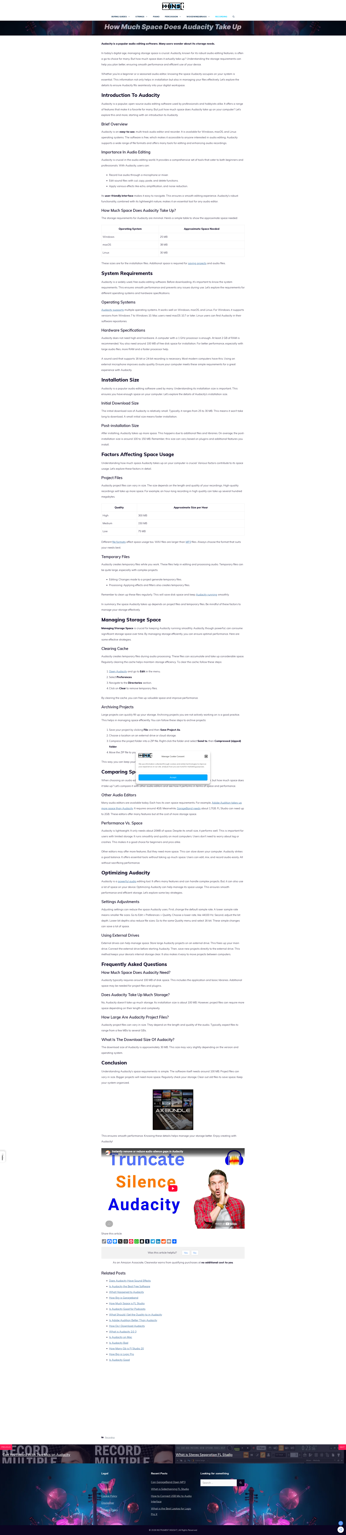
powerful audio (127, 881)
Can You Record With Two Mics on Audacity (36, 1455)
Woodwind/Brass (197, 16)
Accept (173, 777)
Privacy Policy (109, 1509)
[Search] (240, 1482)
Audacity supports (112, 309)
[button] (206, 756)
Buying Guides (119, 16)
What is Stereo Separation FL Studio (204, 1455)
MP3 (188, 541)
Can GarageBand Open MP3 (168, 1482)
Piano (156, 16)
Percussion (171, 16)
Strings (139, 16)
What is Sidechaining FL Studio (170, 1489)
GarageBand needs (189, 808)
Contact (106, 1489)
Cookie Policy (109, 1496)
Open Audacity (118, 671)
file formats (119, 541)
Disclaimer (107, 1502)
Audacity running (206, 594)
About (105, 1482)
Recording (221, 16)
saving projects (197, 263)
